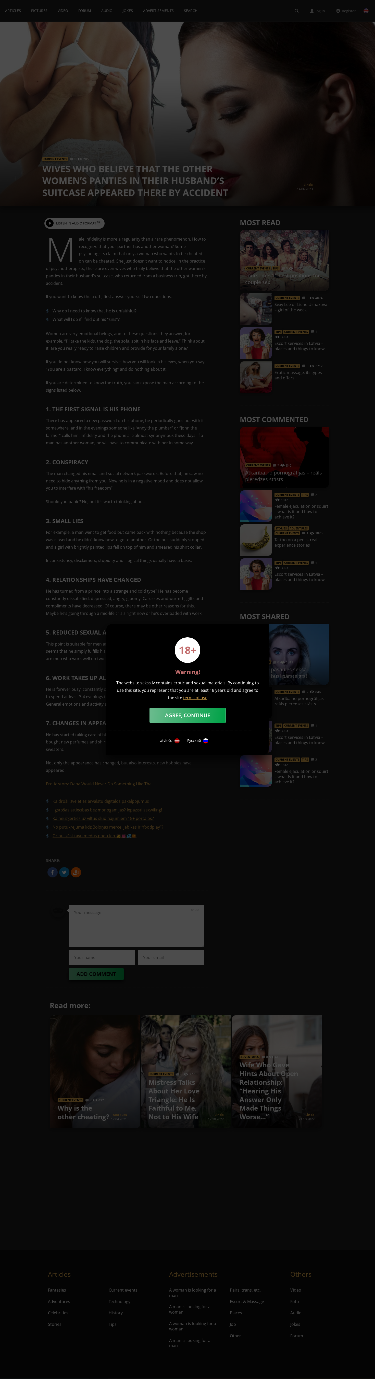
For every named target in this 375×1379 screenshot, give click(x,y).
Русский (194, 740)
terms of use (195, 697)
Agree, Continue (187, 715)
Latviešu (165, 740)
